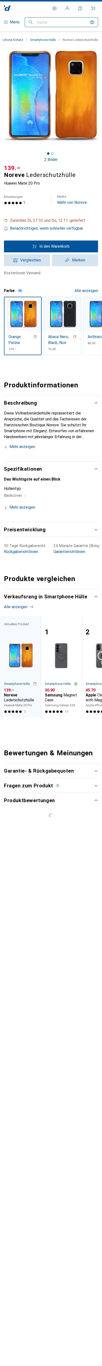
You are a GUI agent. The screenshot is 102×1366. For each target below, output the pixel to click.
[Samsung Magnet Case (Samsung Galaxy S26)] (61, 666)
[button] (51, 221)
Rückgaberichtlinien (21, 551)
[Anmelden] (67, 8)
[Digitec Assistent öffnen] (80, 8)
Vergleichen (30, 260)
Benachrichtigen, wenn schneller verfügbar (46, 228)
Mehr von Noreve (72, 200)
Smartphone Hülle (43, 40)
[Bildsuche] (92, 22)
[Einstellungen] (54, 8)
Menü (15, 22)
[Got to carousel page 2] (52, 153)
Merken (78, 260)
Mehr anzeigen (22, 446)
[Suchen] (31, 22)
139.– (12, 168)
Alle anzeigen (86, 290)
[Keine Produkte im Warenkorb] (93, 8)
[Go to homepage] (7, 8)
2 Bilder (51, 159)
